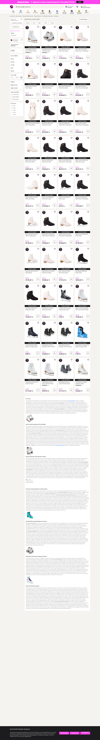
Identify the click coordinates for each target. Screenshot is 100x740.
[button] (32, 45)
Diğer (40, 23)
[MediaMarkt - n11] (50, 2)
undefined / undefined (17, 23)
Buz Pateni (56, 16)
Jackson (28, 23)
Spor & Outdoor (18, 16)
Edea (34, 23)
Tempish (52, 23)
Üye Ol (84, 7)
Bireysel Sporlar (37, 16)
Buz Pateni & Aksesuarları (47, 16)
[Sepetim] (77, 7)
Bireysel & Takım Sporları (28, 16)
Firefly (45, 23)
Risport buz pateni (60, 445)
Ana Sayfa (12, 16)
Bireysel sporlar (71, 400)
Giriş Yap (88, 7)
